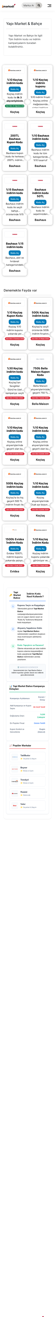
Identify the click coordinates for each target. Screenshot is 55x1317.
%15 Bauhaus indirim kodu (15, 191)
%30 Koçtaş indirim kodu (15, 370)
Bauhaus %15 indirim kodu (15, 245)
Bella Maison (40, 403)
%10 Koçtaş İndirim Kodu (40, 541)
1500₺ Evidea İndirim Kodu (15, 541)
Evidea (14, 571)
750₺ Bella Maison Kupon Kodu (40, 372)
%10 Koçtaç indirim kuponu (40, 83)
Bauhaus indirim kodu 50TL (40, 193)
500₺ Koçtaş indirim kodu (40, 314)
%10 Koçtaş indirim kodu (15, 81)
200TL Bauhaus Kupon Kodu (15, 139)
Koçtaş (14, 112)
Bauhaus (14, 166)
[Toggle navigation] (49, 5)
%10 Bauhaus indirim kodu (40, 137)
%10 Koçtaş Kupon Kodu (15, 314)
